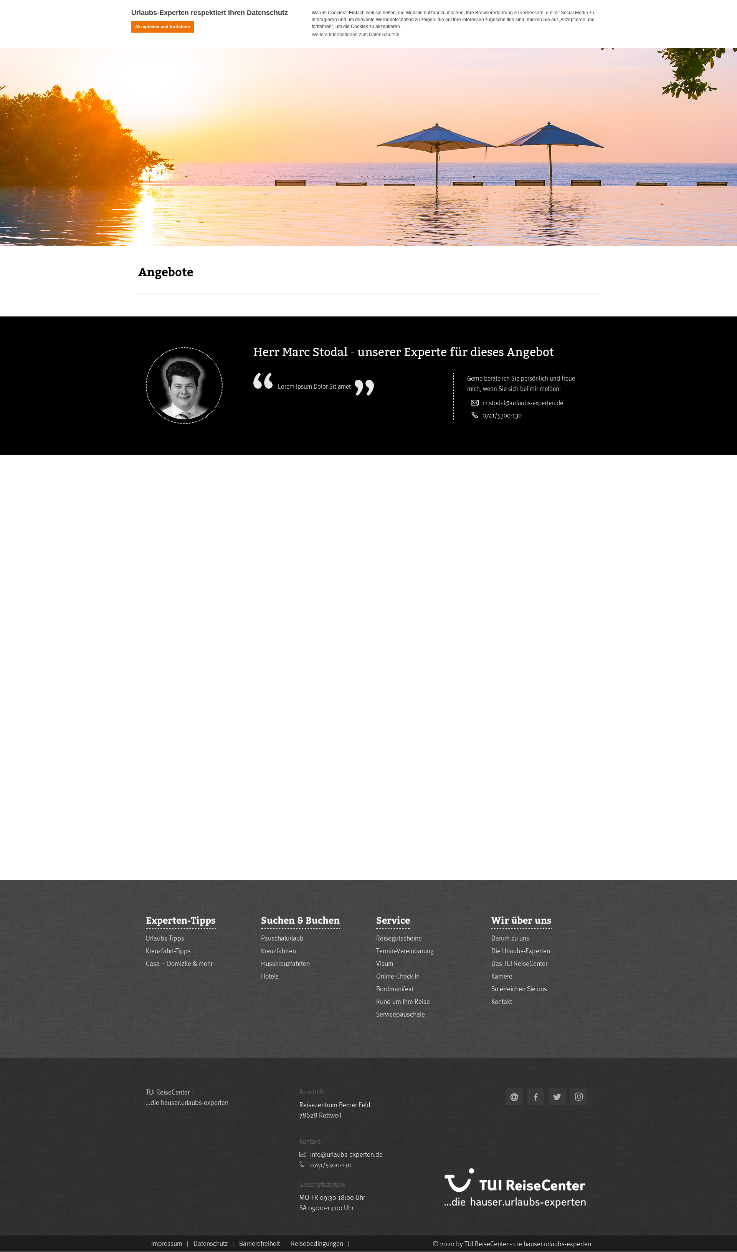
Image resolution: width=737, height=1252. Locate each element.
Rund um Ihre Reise (403, 1001)
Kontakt (501, 1001)
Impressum (166, 1243)
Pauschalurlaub (282, 937)
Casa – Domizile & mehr (179, 963)
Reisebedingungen (317, 1243)
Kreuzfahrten (278, 950)
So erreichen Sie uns (519, 988)
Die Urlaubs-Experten (520, 950)
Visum (384, 963)
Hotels (270, 975)
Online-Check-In (398, 975)
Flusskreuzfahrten (285, 963)
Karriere (501, 975)
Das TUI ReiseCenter (519, 963)
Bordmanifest (394, 988)
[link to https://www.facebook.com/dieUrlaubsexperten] (535, 1096)
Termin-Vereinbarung (405, 950)
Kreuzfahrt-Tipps (168, 950)
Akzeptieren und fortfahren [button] (162, 26)
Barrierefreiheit (259, 1243)
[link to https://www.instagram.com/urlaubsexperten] (578, 1096)
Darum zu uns (510, 937)
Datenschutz (210, 1243)
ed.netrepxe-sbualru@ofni (346, 1154)
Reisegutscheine (399, 937)
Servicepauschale (400, 1014)
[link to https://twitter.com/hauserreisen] (557, 1096)
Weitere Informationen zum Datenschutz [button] (354, 34)
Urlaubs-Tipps (165, 937)
